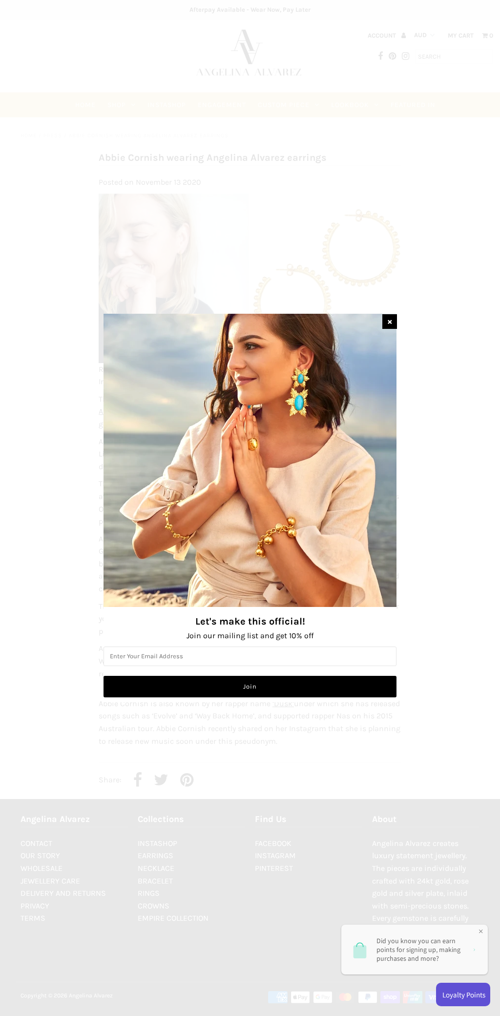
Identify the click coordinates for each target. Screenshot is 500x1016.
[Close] (389, 321)
